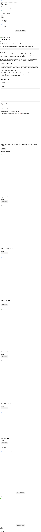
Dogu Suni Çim (5, 197)
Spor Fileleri (3, 474)
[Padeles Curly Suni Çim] (20, 380)
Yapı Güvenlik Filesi (4, 483)
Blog (1, 462)
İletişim (2, 458)
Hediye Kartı (3, 464)
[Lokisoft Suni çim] (20, 276)
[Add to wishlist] (2, 194)
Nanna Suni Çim (5, 352)
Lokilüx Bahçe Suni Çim (7, 248)
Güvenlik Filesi (3, 468)
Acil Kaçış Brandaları (4, 472)
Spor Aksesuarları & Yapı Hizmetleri (7, 476)
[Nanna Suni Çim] (20, 328)
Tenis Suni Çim (5, 438)
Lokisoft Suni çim (5, 300)
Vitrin (2, 460)
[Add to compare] (2, 204)
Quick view (5, 204)
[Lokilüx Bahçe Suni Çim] (20, 225)
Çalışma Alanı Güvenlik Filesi (6, 485)
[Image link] (6, 451)
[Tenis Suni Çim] (20, 423)
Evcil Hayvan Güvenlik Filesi (5, 481)
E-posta (2, 137)
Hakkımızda (3, 456)
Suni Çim (7, 36)
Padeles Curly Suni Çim (7, 403)
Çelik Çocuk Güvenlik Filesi (5, 479)
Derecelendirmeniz (5, 116)
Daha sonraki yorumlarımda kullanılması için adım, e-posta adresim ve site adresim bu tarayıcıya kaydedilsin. (19, 145)
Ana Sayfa (2, 36)
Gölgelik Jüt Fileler (4, 470)
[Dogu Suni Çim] (20, 173)
